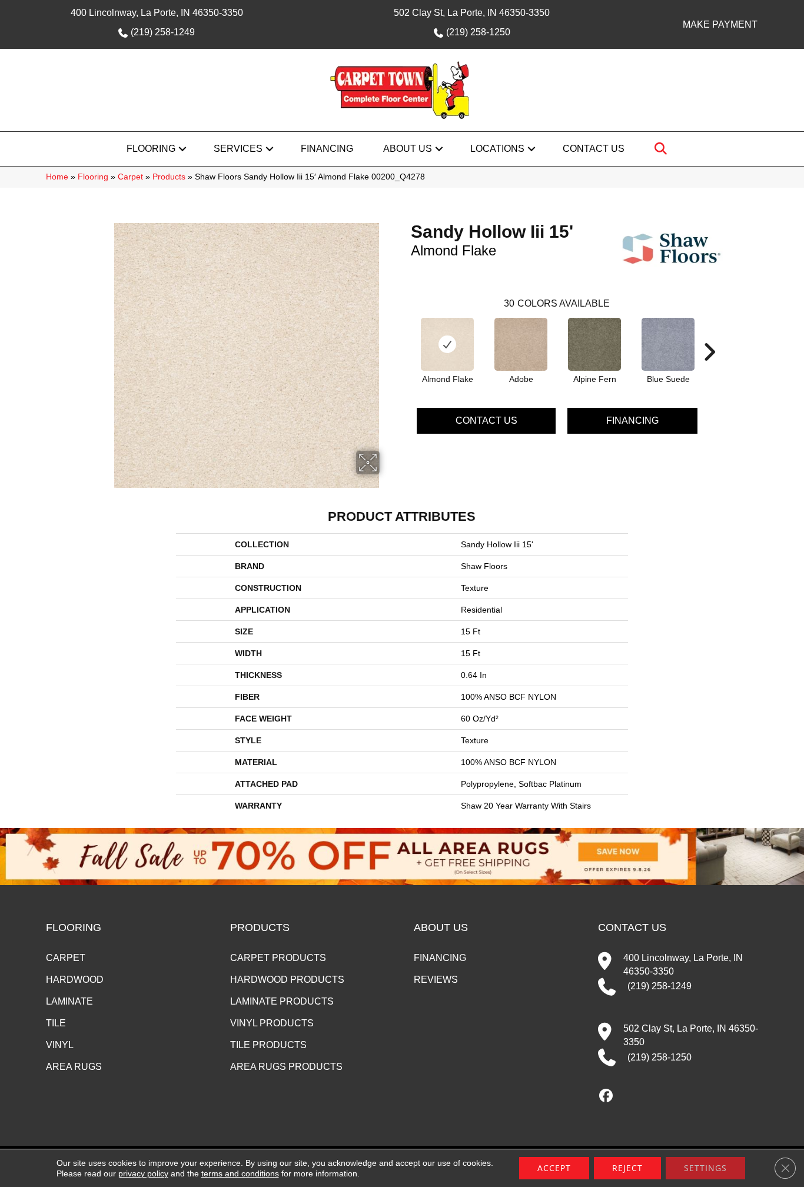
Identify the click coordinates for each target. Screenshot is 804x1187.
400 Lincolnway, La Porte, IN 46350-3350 (157, 13)
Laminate (69, 1001)
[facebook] (606, 1096)
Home (57, 176)
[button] (182, 149)
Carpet (130, 176)
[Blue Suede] (668, 344)
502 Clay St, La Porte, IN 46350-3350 (472, 13)
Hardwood (75, 980)
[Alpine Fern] (594, 344)
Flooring (151, 149)
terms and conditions (240, 1173)
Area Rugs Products (286, 1067)
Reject (627, 1167)
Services (238, 149)
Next (709, 334)
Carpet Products (278, 958)
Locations (497, 149)
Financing (327, 149)
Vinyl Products (272, 1023)
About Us (407, 149)
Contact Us (593, 149)
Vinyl (60, 1045)
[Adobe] (520, 344)
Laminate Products (282, 1001)
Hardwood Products (287, 980)
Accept (554, 1167)
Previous (405, 334)
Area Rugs (74, 1067)
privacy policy (143, 1173)
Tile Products (268, 1045)
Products (168, 176)
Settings (705, 1167)
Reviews (436, 980)
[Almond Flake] (447, 344)
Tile (56, 1023)
